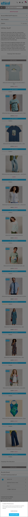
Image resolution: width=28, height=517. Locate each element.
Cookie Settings (14, 510)
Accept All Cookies (14, 514)
